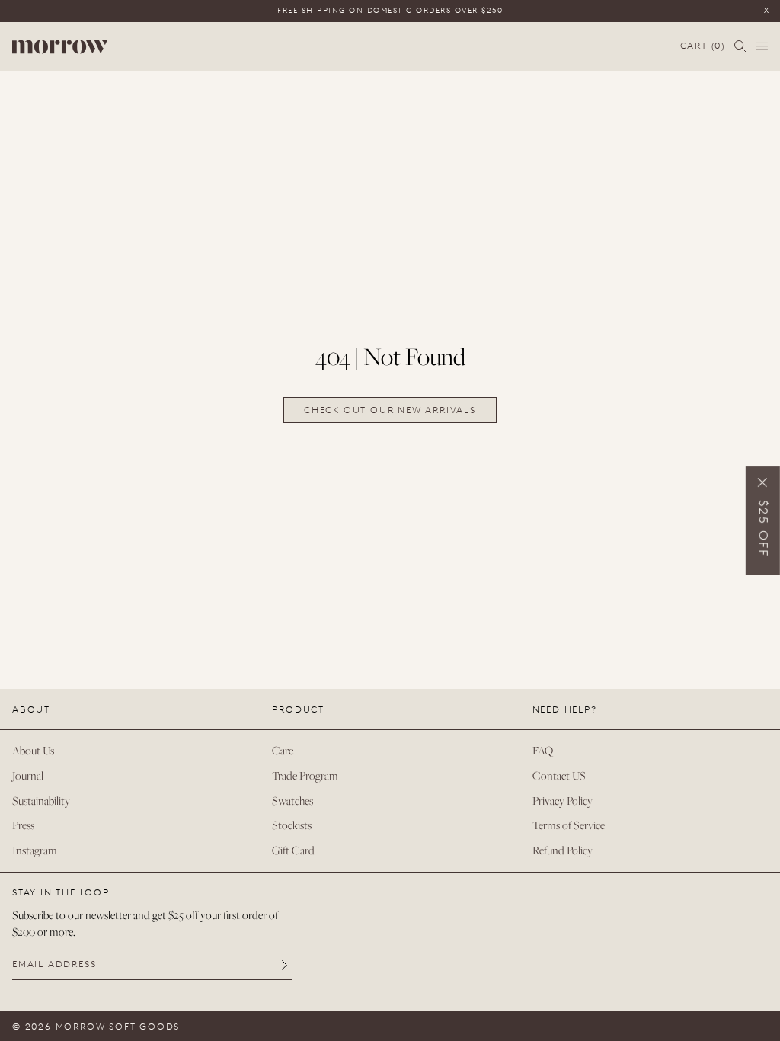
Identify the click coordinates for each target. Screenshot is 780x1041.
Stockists (292, 825)
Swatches (292, 800)
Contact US (559, 775)
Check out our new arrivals (390, 410)
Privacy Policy (562, 800)
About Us (33, 750)
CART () (702, 46)
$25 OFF (763, 529)
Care (282, 750)
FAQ (542, 750)
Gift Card (293, 850)
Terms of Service (568, 825)
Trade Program (305, 775)
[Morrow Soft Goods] (59, 46)
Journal (27, 775)
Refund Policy (562, 850)
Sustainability (41, 800)
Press (23, 825)
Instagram (34, 850)
